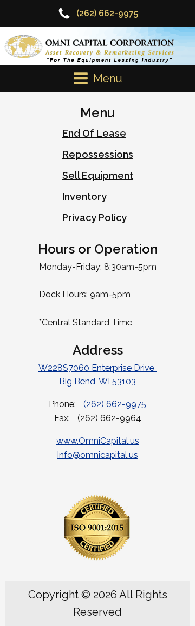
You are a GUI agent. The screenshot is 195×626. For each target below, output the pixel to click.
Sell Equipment (97, 175)
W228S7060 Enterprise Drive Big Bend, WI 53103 (97, 375)
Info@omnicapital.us (97, 455)
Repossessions (97, 154)
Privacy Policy (94, 217)
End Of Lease (94, 133)
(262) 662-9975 (107, 13)
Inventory (84, 196)
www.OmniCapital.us (97, 441)
